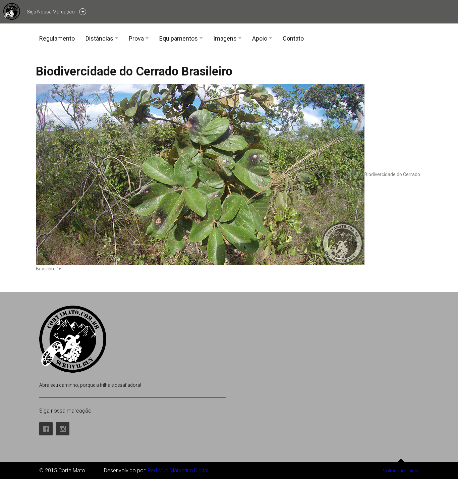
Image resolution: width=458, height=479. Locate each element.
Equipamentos (178, 38)
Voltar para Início (401, 470)
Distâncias (99, 38)
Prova (136, 38)
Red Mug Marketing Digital (178, 470)
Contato (293, 38)
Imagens (225, 38)
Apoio (259, 38)
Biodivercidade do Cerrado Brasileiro (134, 71)
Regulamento (57, 38)
